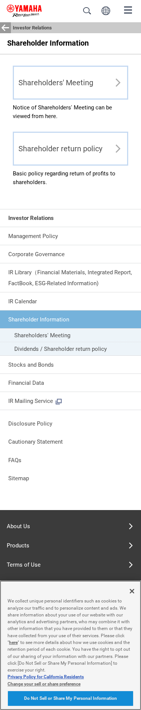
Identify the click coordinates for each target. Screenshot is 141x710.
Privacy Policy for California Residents (46, 676)
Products (18, 545)
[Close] (132, 591)
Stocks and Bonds (31, 364)
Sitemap (18, 478)
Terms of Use (24, 564)
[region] (70, 645)
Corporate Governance (36, 254)
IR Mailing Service (30, 401)
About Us (18, 526)
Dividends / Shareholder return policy (60, 349)
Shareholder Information (38, 319)
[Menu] (128, 9)
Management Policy (33, 236)
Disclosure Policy (30, 423)
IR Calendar (22, 301)
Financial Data (26, 383)
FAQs (14, 460)
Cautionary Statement (35, 441)
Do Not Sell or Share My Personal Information (70, 698)
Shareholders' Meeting (42, 335)
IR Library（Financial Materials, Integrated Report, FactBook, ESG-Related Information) (70, 277)
